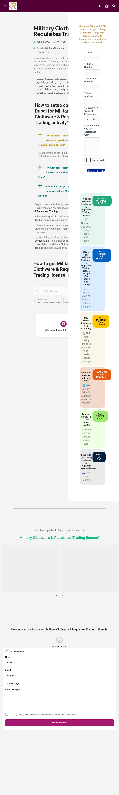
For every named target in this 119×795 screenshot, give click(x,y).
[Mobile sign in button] (100, 6)
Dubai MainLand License (50, 48)
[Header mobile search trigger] (114, 6)
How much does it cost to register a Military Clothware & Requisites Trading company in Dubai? (63, 172)
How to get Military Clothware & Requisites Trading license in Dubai (58, 269)
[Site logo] (13, 6)
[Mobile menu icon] (5, 6)
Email (8, 670)
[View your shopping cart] (107, 6)
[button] (63, 139)
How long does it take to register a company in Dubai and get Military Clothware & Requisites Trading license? (63, 140)
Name (8, 657)
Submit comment (59, 723)
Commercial (43, 52)
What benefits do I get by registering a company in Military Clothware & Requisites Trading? (63, 191)
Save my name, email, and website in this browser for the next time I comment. (42, 715)
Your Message (12, 683)
